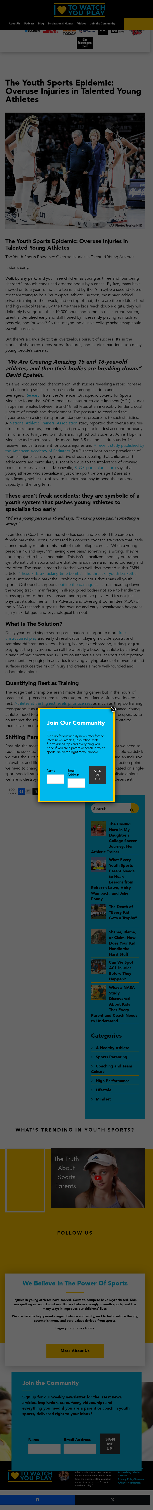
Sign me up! (97, 775)
